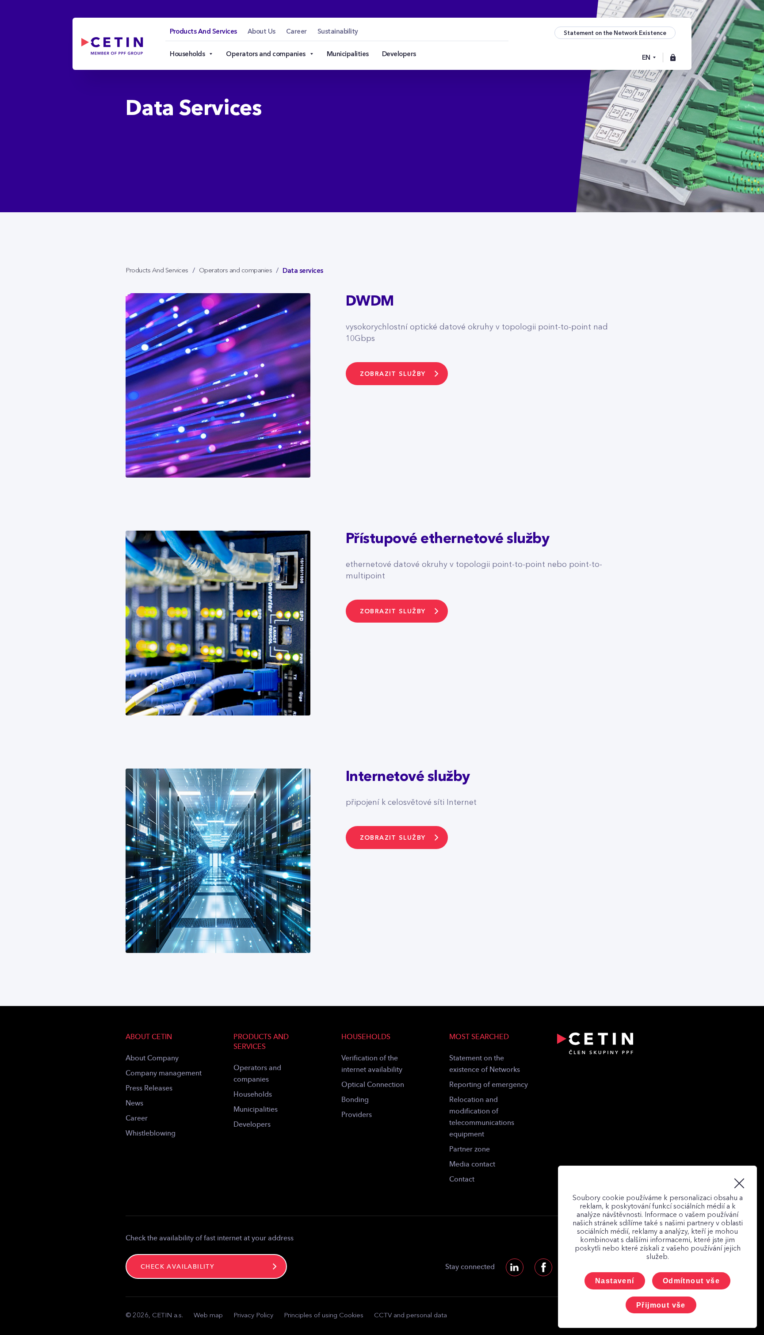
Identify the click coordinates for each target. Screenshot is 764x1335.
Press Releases (149, 1088)
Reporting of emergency (488, 1085)
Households (252, 1094)
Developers (252, 1124)
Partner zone (469, 1149)
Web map (208, 1315)
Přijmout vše (661, 1305)
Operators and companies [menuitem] (266, 54)
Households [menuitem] (187, 54)
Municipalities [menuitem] (348, 54)
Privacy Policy (253, 1315)
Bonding (355, 1100)
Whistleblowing (151, 1133)
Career (137, 1118)
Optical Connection (372, 1085)
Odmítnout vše (691, 1281)
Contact (461, 1179)
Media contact (472, 1164)
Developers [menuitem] (399, 54)
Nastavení (614, 1281)
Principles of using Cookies (323, 1315)
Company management (164, 1073)
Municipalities (255, 1109)
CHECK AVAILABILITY (177, 1267)
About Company (152, 1058)
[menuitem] (203, 31)
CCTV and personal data (410, 1315)
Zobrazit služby (393, 374)
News (134, 1103)
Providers (356, 1115)
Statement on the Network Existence (615, 33)
